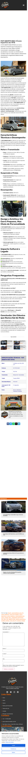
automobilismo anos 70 (17, 613)
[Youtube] (10, 692)
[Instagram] (14, 692)
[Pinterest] (17, 692)
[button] (24, 5)
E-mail (5, 653)
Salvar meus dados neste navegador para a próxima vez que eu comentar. (13, 666)
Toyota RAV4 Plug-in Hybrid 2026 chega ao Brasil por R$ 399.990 (9, 341)
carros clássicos (5, 614)
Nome (4, 648)
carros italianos (11, 616)
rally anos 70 (13, 620)
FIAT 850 (3, 619)
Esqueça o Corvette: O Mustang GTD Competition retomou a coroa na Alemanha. (23, 346)
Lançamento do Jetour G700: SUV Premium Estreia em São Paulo (10, 346)
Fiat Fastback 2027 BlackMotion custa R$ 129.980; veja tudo (22, 341)
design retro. (8, 617)
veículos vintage (21, 620)
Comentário (6, 631)
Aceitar (13, 745)
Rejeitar (13, 752)
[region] (13, 743)
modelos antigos (5, 620)
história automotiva (20, 619)
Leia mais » (8, 343)
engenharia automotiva (17, 617)
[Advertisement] (14, 25)
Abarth (9, 613)
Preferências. (13, 748)
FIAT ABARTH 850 (10, 619)
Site (3, 658)
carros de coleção (14, 614)
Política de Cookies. (9, 742)
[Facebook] (7, 692)
